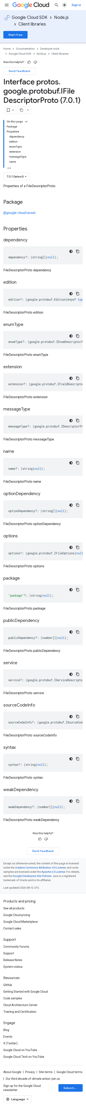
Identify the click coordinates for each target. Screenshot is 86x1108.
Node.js (61, 17)
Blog (6, 1030)
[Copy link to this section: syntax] (20, 747)
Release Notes (12, 960)
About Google (12, 1072)
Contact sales (12, 928)
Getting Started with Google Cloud (25, 991)
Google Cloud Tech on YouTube (23, 1056)
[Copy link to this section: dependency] (31, 240)
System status (13, 966)
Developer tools (49, 48)
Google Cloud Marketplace (20, 921)
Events (7, 1036)
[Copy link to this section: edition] (20, 282)
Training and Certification (19, 1011)
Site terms (46, 1072)
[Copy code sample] (77, 251)
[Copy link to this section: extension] (26, 367)
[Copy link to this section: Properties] (33, 229)
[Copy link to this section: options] (22, 536)
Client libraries (32, 24)
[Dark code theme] (71, 251)
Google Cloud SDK (29, 17)
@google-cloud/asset (19, 213)
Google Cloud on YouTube (20, 1050)
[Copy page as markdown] (21, 110)
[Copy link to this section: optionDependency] (44, 494)
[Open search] (56, 5)
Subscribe (70, 1088)
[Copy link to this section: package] (24, 578)
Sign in (76, 5)
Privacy (30, 1072)
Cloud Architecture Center (20, 1005)
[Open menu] (7, 5)
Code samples (12, 998)
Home (7, 48)
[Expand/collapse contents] (26, 121)
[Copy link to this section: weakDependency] (42, 790)
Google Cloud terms (69, 1072)
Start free (15, 35)
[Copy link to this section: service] (21, 663)
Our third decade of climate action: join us (33, 1078)
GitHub (7, 985)
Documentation (25, 48)
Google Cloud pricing (16, 915)
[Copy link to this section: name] (18, 451)
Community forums (16, 946)
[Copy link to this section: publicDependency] (43, 620)
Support (8, 953)
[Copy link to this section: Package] (27, 202)
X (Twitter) (10, 1043)
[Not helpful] (35, 62)
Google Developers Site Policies (32, 876)
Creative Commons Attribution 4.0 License (40, 867)
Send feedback (19, 71)
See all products (13, 908)
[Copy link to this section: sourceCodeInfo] (39, 705)
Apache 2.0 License (53, 871)
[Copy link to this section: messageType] (34, 409)
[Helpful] (29, 62)
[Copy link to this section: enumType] (27, 324)
